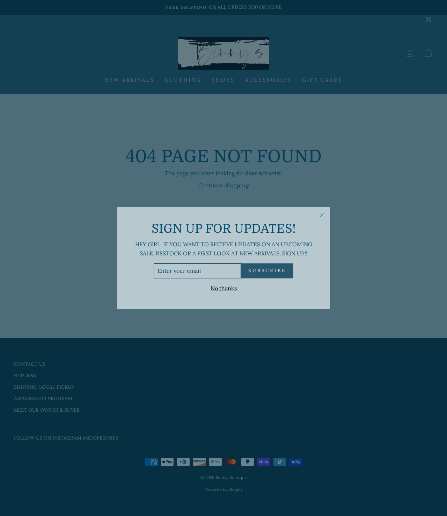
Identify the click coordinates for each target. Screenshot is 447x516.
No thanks (224, 288)
